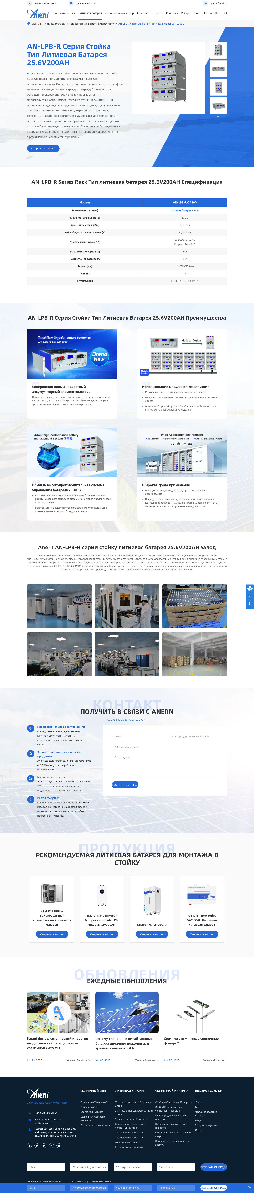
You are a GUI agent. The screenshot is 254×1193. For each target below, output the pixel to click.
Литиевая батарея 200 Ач (184, 210)
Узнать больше (78, 1060)
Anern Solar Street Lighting (76, 1181)
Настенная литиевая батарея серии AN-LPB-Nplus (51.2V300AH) (102, 920)
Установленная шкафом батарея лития (92, 23)
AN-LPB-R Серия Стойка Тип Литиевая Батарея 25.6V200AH (151, 23)
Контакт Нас (212, 13)
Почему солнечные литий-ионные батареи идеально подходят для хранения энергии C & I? (124, 1043)
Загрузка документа (206, 1125)
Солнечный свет (64, 13)
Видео (198, 1120)
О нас (197, 13)
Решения (172, 13)
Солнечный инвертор (119, 13)
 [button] (217, 39)
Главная (36, 23)
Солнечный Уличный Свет (95, 1102)
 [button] (217, 116)
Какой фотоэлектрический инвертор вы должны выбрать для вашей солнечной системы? (57, 1043)
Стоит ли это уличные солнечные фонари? (191, 1041)
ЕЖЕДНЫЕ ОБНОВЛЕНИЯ (127, 981)
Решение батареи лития (129, 1147)
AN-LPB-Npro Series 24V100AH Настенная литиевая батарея (202, 920)
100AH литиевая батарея (129, 1132)
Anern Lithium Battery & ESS (103, 1181)
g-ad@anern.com (86, 3)
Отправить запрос (43, 148)
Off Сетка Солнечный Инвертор (173, 1102)
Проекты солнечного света (95, 1125)
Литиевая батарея (90, 13)
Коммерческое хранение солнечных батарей (129, 1125)
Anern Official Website (52, 1181)
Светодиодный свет (91, 1112)
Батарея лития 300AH (152, 924)
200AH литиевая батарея (129, 1137)
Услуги (198, 1102)
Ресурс (185, 13)
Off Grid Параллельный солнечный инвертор (168, 1108)
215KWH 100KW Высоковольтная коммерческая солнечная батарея (52, 918)
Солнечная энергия (150, 13)
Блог (197, 1107)
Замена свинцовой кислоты (131, 1119)
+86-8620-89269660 (46, 3)
